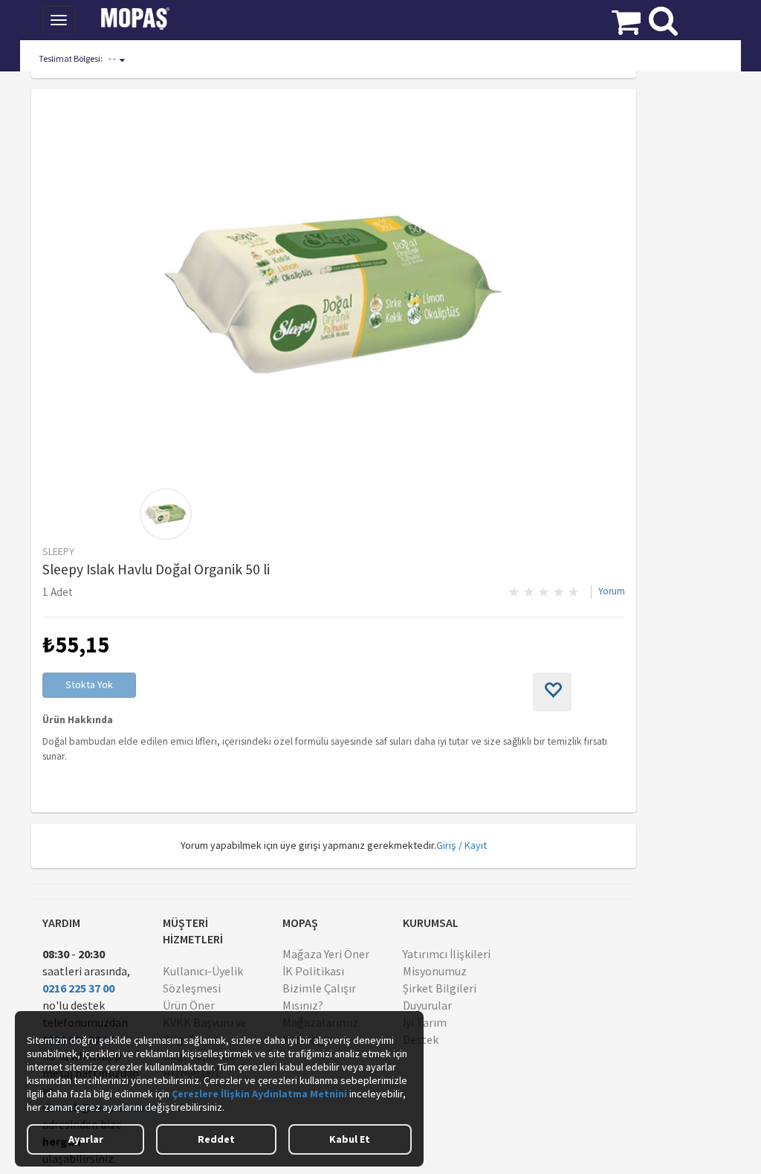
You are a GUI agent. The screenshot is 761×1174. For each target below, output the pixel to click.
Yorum (611, 591)
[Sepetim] (626, 18)
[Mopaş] (145, 18)
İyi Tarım (425, 1022)
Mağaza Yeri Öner (325, 953)
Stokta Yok (89, 684)
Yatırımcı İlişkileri (446, 953)
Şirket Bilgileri (439, 988)
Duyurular (427, 1005)
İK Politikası (313, 970)
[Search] (663, 17)
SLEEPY (58, 551)
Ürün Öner (189, 1005)
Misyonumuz (435, 970)
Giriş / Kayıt (461, 845)
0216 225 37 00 (78, 988)
